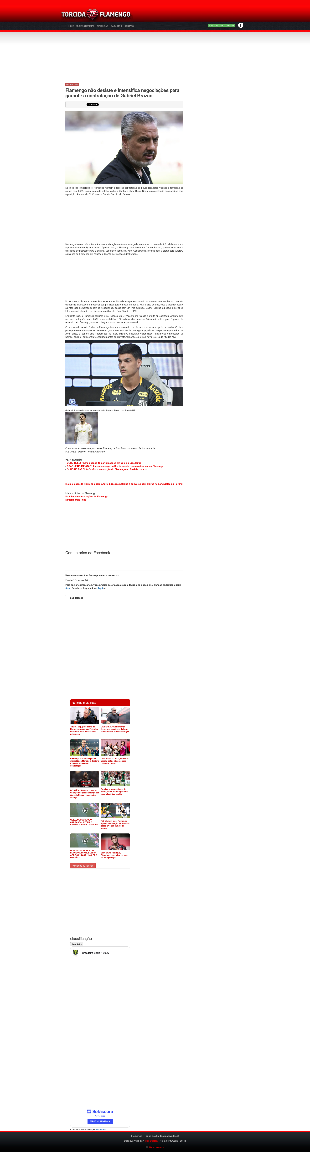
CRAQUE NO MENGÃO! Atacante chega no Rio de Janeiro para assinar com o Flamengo (115, 466)
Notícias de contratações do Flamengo (86, 496)
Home (71, 26)
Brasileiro (77, 944)
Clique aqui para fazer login (221, 25)
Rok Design (151, 1140)
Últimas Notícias (85, 26)
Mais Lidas (102, 26)
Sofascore (101, 1129)
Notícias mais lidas (75, 499)
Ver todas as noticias (82, 865)
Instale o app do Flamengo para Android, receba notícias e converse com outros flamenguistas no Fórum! (124, 483)
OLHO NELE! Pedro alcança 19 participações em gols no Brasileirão (104, 462)
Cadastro (116, 26)
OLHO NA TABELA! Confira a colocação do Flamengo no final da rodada (107, 469)
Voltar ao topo (156, 1147)
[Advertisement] (193, 15)
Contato (129, 26)
